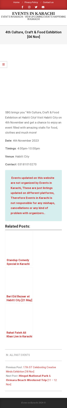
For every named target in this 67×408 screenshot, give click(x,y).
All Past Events (20, 355)
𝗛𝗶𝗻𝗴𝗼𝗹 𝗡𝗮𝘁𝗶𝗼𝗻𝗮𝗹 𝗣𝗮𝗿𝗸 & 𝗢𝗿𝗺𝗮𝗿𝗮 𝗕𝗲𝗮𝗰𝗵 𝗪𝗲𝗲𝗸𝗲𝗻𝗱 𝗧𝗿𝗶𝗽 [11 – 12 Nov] (31, 380)
